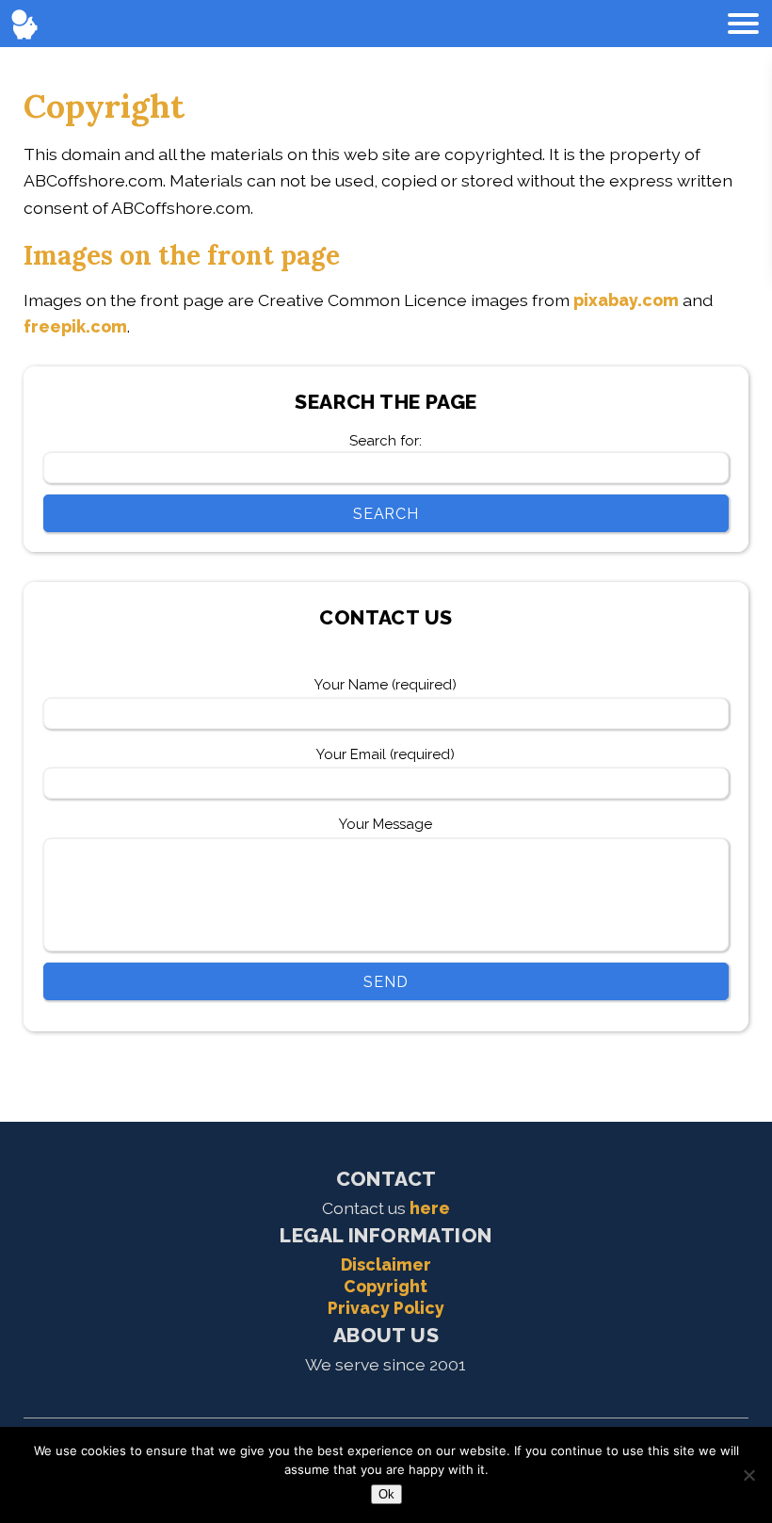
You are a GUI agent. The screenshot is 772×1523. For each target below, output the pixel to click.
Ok (386, 1494)
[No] (748, 1475)
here (430, 1208)
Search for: (385, 440)
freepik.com (75, 326)
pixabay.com (626, 300)
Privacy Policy (386, 1308)
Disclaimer (386, 1264)
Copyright (385, 1286)
